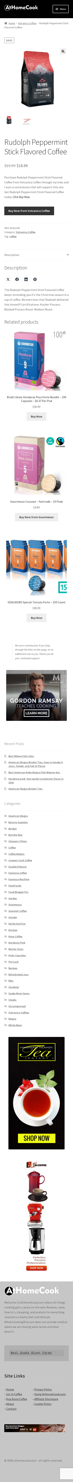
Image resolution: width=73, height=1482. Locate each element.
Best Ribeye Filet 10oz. (21, 756)
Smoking (13, 987)
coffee (12, 236)
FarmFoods (14, 885)
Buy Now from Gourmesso (36, 517)
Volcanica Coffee (27, 23)
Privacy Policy (43, 1389)
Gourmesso (15, 904)
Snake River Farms (19, 993)
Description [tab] (11, 255)
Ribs (10, 980)
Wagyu (12, 1018)
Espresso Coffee (17, 873)
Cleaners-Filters (17, 841)
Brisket (12, 828)
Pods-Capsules (17, 955)
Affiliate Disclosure (46, 1399)
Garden (12, 898)
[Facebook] (17, 279)
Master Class (15, 949)
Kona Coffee (15, 936)
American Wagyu (18, 816)
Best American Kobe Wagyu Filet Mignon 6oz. (34, 772)
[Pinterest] (35, 279)
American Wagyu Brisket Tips (25, 788)
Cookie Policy (42, 1404)
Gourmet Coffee (17, 911)
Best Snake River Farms (31, 1353)
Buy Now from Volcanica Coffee (29, 211)
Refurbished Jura (18, 974)
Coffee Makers (16, 854)
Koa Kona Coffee (16, 1399)
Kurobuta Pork (16, 942)
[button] (63, 51)
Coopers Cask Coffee (20, 860)
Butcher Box (15, 835)
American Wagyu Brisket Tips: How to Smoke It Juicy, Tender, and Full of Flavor (35, 764)
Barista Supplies (18, 822)
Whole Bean (15, 1025)
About (10, 1404)
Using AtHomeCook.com (50, 1394)
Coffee (12, 847)
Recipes (12, 968)
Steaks (12, 999)
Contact (11, 1409)
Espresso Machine (18, 879)
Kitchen (12, 930)
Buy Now (36, 416)
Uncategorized (17, 1006)
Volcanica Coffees (18, 1012)
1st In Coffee (14, 1394)
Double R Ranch (17, 866)
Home (12, 23)
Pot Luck (13, 961)
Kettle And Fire (16, 923)
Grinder (12, 917)
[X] (8, 279)
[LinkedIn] (26, 279)
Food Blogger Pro (18, 892)
